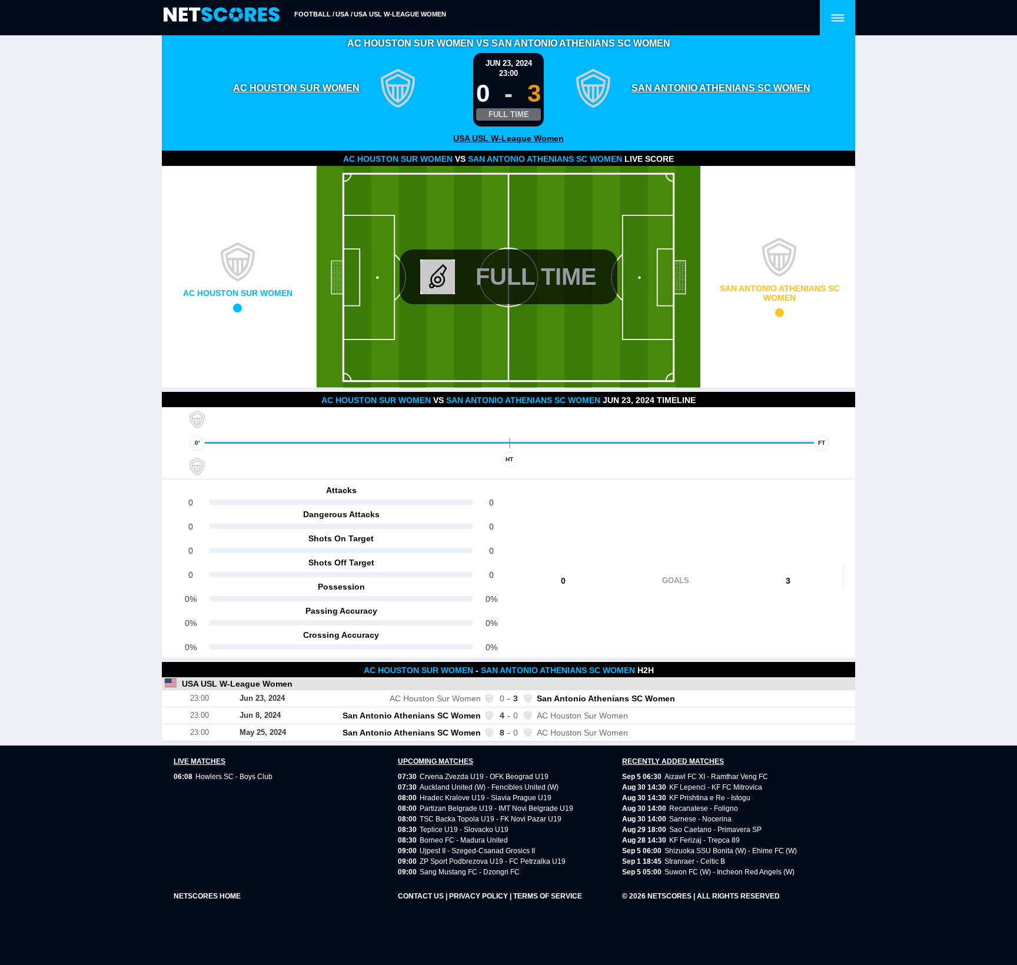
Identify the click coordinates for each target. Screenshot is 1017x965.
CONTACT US (422, 896)
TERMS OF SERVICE (547, 896)
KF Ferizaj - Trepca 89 (704, 840)
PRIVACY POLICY (479, 896)
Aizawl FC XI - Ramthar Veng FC (716, 777)
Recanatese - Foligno (703, 808)
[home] (222, 15)
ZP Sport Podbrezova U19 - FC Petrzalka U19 (493, 861)
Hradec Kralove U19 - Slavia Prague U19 (485, 798)
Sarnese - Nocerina (700, 819)
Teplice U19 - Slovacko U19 (464, 830)
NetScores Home (207, 896)
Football (312, 14)
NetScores (670, 896)
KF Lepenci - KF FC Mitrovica (715, 787)
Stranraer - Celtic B (694, 861)
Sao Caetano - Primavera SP (715, 830)
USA (342, 14)
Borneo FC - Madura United (464, 840)
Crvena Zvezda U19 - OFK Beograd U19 (484, 777)
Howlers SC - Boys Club (233, 777)
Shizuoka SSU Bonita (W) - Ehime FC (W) (730, 851)
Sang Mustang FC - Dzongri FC (470, 872)
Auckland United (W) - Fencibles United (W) (489, 787)
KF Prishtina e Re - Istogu (709, 798)
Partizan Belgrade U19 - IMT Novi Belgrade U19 (496, 808)
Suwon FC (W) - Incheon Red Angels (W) (729, 872)
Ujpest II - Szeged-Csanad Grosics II (477, 851)
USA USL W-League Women (400, 14)
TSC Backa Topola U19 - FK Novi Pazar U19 (490, 819)
